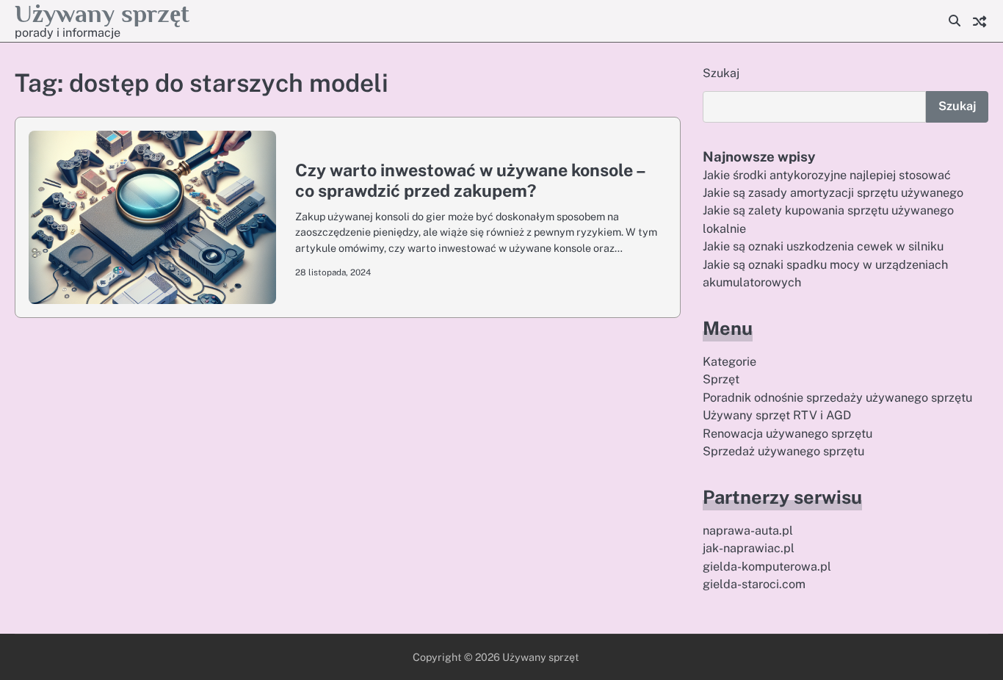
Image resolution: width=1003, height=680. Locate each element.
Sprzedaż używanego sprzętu (783, 451)
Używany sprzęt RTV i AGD (777, 415)
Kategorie (729, 362)
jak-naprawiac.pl (748, 548)
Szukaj (721, 73)
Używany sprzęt (102, 13)
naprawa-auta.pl (748, 531)
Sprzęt (721, 379)
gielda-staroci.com (754, 584)
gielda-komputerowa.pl (767, 567)
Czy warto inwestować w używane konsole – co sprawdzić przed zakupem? (470, 180)
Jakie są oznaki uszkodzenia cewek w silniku (823, 246)
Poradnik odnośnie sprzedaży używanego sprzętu (837, 398)
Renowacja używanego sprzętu (787, 434)
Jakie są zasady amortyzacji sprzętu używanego (833, 193)
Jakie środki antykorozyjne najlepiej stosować (827, 175)
